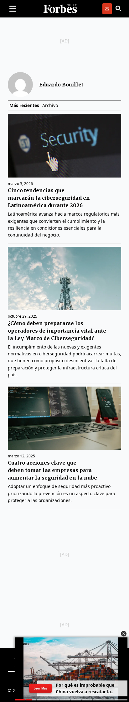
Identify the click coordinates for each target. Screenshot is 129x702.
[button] (123, 633)
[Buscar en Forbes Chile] (118, 9)
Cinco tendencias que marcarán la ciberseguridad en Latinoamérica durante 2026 (49, 197)
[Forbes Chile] (60, 9)
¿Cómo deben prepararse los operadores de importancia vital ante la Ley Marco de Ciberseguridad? (57, 330)
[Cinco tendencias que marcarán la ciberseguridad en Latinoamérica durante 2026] (64, 146)
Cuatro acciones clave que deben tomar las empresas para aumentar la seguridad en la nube (52, 470)
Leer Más (40, 688)
